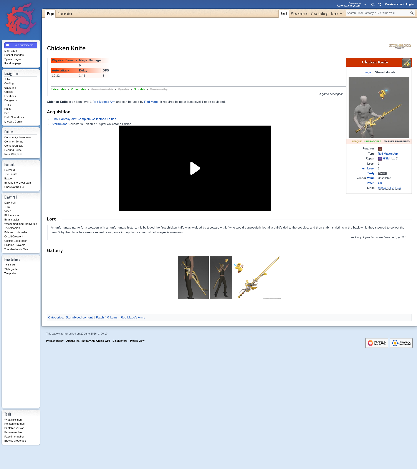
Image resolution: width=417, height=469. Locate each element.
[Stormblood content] (400, 46)
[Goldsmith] (380, 158)
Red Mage (151, 101)
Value (370, 178)
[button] (336, 13)
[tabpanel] (379, 107)
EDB (381, 187)
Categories (55, 317)
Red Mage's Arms (133, 317)
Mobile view (137, 340)
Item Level (367, 168)
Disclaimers (120, 340)
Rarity (370, 173)
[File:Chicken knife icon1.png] (406, 63)
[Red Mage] (380, 148)
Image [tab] (367, 72)
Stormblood (60, 124)
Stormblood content (79, 317)
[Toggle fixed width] (380, 4)
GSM (386, 158)
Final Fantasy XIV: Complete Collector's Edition (84, 119)
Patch (370, 183)
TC (397, 187)
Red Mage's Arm (388, 153)
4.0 (380, 183)
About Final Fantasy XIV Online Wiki (88, 340)
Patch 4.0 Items (106, 317)
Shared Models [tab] (385, 72)
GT (389, 187)
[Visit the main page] (20, 19)
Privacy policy (55, 340)
